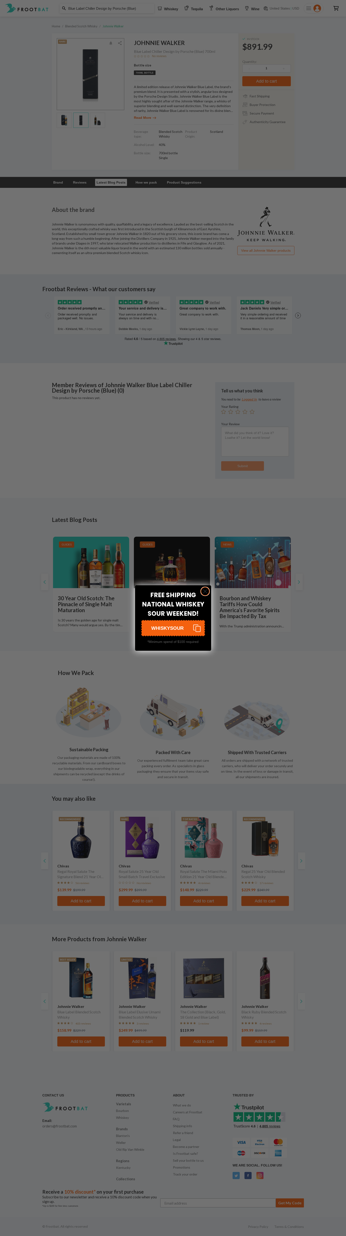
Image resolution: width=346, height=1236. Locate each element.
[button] (173, 628)
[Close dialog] (205, 591)
